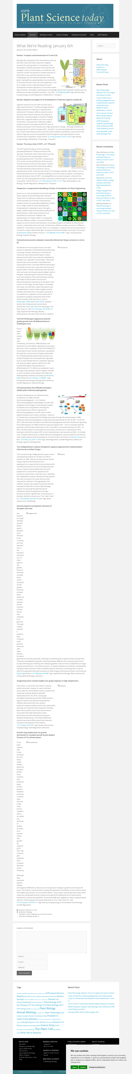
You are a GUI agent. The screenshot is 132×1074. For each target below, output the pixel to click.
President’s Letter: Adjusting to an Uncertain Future (35, 914)
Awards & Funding (51, 1050)
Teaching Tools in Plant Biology (25, 1029)
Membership (52, 996)
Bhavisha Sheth (25, 233)
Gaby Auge (21, 673)
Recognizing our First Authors (34, 1022)
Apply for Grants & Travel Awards (51, 1054)
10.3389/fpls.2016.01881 (55, 233)
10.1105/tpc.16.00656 (37, 378)
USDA (18, 1033)
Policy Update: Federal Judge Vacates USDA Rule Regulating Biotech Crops (105, 183)
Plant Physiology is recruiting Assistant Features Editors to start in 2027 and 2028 (105, 157)
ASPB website (101, 70)
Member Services (50, 1042)
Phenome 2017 (37, 999)
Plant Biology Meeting (50, 1061)
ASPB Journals (72, 1044)
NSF (32, 999)
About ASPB (23, 1042)
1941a (27, 306)
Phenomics (45, 999)
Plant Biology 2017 (24, 1005)
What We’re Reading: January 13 (29, 916)
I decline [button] (83, 1067)
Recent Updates (20, 35)
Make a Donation (24, 1055)
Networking (27, 999)
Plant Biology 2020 (23, 1009)
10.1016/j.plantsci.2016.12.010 (59, 136)
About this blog (102, 65)
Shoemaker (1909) (24, 302)
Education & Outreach (79, 35)
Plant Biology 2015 (38, 1002)
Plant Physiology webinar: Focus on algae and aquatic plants (105, 92)
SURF (57, 1025)
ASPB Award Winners (54, 993)
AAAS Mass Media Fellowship (25, 993)
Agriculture (42, 993)
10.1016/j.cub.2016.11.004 (30, 439)
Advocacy (36, 993)
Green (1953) (39, 302)
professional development (44, 1019)
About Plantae (98, 1042)
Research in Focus (31, 910)
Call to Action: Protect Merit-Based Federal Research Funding (104, 115)
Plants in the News (35, 1016)
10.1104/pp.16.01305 (25, 725)
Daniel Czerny (76, 437)
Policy (92, 35)
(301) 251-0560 (48, 1046)
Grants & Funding (62, 35)
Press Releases (30, 1019)
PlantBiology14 (27, 1002)
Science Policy (48, 1025)
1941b (36, 306)
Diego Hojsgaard (102, 190)
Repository (100, 178)
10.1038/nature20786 (40, 673)
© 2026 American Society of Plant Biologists (30, 1072)
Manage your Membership (27, 1046)
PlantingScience (40, 1013)
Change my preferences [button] (97, 1067)
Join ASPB (22, 1044)
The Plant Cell (44, 1029)
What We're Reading (25, 912)
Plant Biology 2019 (55, 1005)
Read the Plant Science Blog (28, 1058)
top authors (56, 1029)
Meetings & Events (46, 35)
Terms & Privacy (102, 72)
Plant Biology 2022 (34, 1009)
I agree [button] (74, 1067)
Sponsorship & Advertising (27, 1053)
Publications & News (77, 1042)
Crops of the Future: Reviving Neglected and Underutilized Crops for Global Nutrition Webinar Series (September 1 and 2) (91, 998)
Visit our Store (23, 1051)
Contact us (100, 67)
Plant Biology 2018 (39, 1005)
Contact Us (47, 1044)
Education (45, 996)
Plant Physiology (52, 1012)
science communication (31, 1025)
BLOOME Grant (29, 996)
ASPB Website (102, 35)
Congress (38, 996)
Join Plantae (95, 1044)
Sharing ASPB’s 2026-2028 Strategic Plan (83, 1012)
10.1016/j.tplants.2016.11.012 (50, 181)
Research (33, 35)
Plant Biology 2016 (52, 1002)
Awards (20, 996)
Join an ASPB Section (25, 1048)
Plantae (51, 999)
